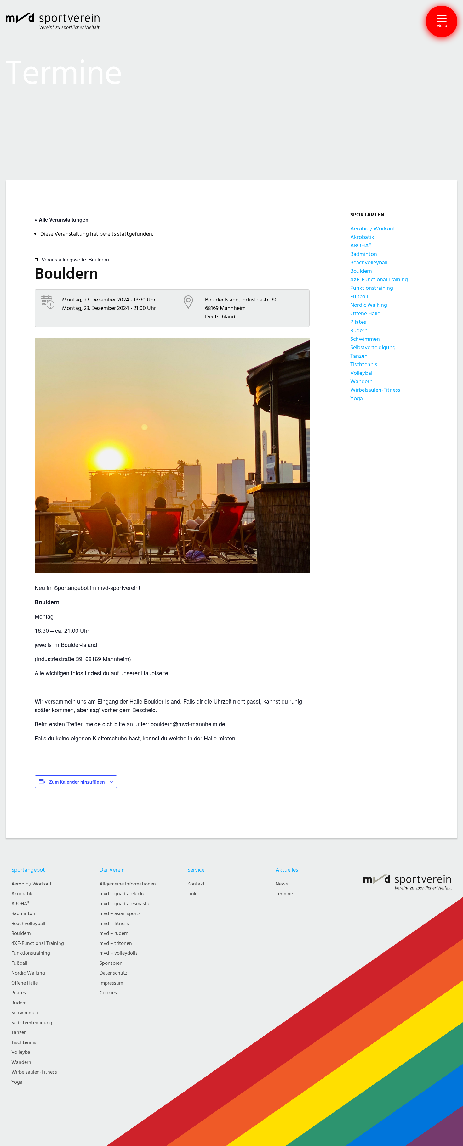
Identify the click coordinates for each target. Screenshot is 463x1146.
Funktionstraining (371, 288)
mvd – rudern (114, 933)
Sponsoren (111, 963)
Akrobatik (362, 237)
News (282, 884)
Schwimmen (365, 339)
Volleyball (362, 373)
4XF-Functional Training (379, 280)
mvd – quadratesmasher (126, 904)
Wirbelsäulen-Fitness (375, 390)
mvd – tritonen (116, 943)
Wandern (361, 381)
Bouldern (361, 271)
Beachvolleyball (368, 263)
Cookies (108, 993)
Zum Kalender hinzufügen (77, 781)
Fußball (359, 297)
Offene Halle (365, 313)
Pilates (358, 322)
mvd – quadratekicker (123, 893)
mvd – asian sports (120, 913)
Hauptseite (154, 673)
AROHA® (360, 246)
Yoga (356, 398)
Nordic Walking (368, 305)
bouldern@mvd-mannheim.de (188, 724)
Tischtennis (363, 364)
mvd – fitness (114, 923)
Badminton (363, 254)
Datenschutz (113, 973)
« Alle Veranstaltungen (62, 219)
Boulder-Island (79, 644)
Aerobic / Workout (372, 229)
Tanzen (359, 356)
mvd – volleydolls (119, 953)
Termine (284, 893)
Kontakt (196, 884)
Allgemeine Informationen (128, 884)
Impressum (111, 983)
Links (193, 893)
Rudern (359, 330)
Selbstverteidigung (373, 347)
